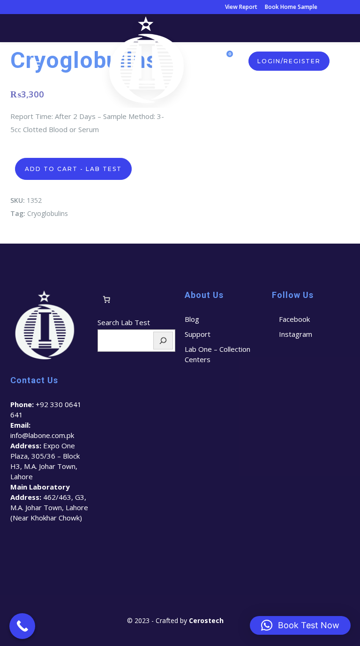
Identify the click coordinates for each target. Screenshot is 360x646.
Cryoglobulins (47, 213)
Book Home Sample (291, 7)
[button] (300, 625)
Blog (192, 319)
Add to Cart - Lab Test (73, 168)
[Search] (163, 340)
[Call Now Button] (22, 626)
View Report (241, 7)
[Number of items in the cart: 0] (106, 299)
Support (197, 334)
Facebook (294, 319)
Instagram (295, 334)
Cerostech (207, 620)
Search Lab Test (124, 322)
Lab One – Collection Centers (217, 354)
